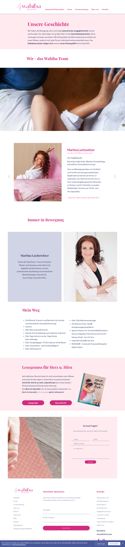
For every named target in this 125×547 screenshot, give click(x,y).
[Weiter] (115, 176)
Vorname (46, 510)
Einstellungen (101, 544)
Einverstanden (114, 544)
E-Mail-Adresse (48, 517)
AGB (15, 518)
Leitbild (15, 522)
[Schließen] (122, 543)
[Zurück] (9, 176)
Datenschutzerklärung (19, 545)
